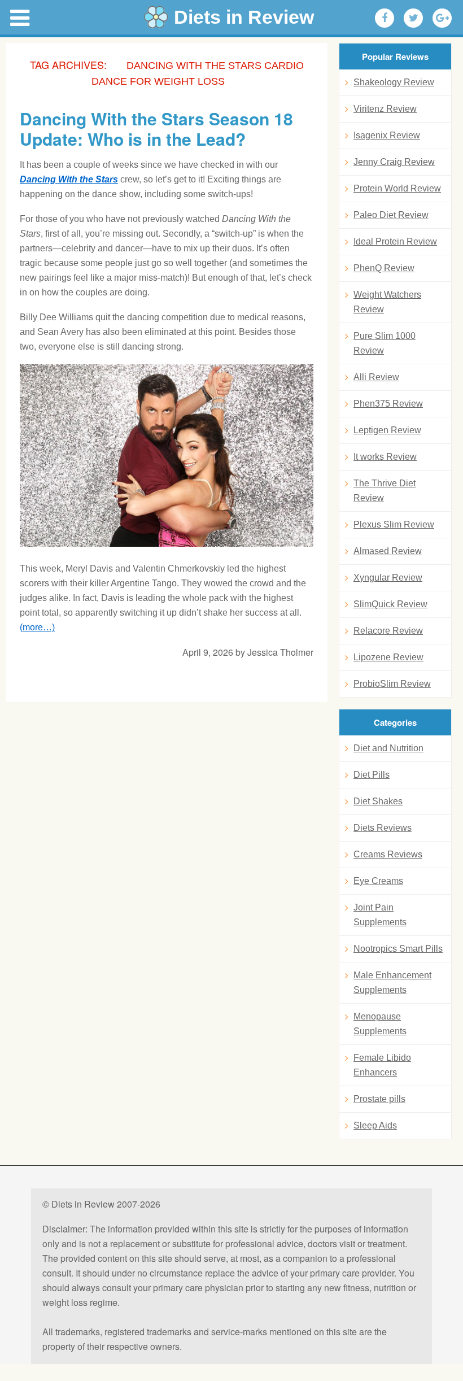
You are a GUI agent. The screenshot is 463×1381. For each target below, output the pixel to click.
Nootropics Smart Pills (398, 948)
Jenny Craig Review (394, 162)
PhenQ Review (383, 268)
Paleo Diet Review (391, 215)
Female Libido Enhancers (382, 1065)
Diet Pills (371, 774)
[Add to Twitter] (413, 18)
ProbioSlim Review (392, 684)
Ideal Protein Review (395, 241)
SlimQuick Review (390, 604)
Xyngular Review (387, 577)
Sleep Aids (375, 1125)
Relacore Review (388, 630)
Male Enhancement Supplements (392, 982)
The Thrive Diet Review (384, 490)
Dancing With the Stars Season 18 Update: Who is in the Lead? (156, 128)
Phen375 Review (388, 403)
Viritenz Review (385, 109)
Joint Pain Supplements (380, 915)
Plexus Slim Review (393, 524)
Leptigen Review (387, 430)
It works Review (385, 456)
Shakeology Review (393, 82)
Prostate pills (379, 1099)
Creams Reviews (387, 854)
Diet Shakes (378, 801)
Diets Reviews (382, 828)
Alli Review (376, 377)
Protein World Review (397, 188)
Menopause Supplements (380, 1024)
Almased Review (387, 551)
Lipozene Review (388, 657)
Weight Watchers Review (387, 302)
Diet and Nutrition (388, 748)
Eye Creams (378, 881)
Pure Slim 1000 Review (384, 343)
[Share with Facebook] (384, 18)
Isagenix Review (386, 135)
